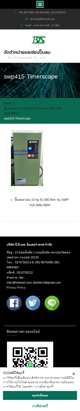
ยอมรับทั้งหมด (40, 395)
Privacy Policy (16, 287)
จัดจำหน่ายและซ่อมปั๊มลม (27, 52)
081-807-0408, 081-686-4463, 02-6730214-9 (42, 12)
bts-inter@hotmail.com (43, 19)
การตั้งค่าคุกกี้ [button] (40, 405)
